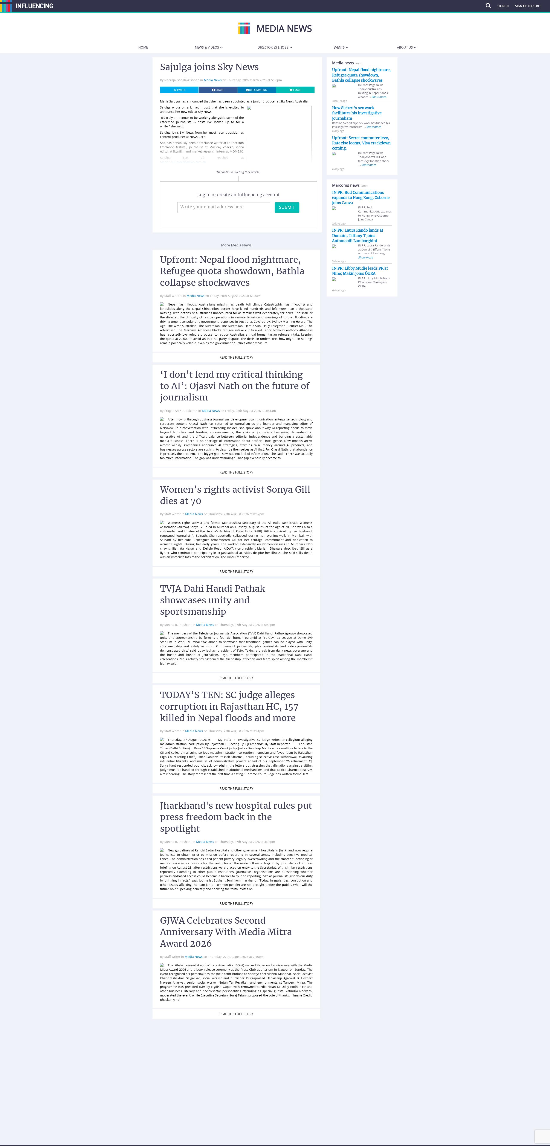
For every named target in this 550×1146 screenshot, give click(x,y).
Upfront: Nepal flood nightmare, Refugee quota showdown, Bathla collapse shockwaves (361, 75)
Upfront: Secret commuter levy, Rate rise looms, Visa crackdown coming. (361, 143)
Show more (378, 97)
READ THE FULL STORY (236, 357)
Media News (213, 80)
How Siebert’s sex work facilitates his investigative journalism (357, 113)
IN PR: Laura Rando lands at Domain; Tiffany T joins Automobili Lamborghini (357, 235)
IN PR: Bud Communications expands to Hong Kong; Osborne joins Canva (361, 197)
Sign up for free (528, 6)
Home (143, 47)
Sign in (503, 6)
